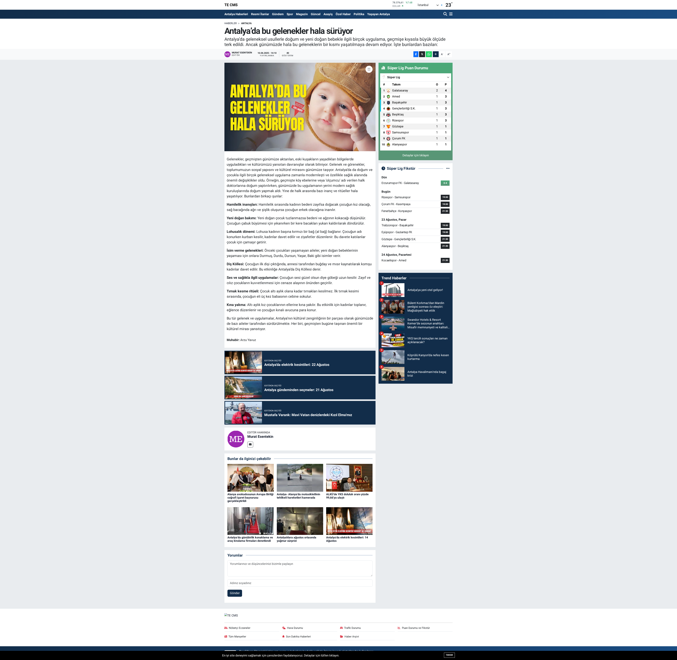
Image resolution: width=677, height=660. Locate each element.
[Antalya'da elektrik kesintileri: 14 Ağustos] (349, 521)
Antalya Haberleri (236, 14)
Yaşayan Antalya (378, 14)
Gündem (278, 14)
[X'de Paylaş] (422, 54)
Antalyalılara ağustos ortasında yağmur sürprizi (296, 539)
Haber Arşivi (351, 636)
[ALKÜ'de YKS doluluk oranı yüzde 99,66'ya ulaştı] (349, 477)
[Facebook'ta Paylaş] (415, 54)
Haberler (230, 23)
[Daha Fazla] (436, 54)
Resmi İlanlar (260, 14)
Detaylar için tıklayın (415, 155)
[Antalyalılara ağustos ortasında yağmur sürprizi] (300, 521)
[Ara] (445, 14)
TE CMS (231, 5)
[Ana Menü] (450, 14)
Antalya (246, 23)
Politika (359, 14)
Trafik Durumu (352, 628)
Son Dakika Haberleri (298, 636)
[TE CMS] (231, 615)
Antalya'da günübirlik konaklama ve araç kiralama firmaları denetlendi (250, 539)
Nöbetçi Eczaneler (239, 628)
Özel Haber (343, 14)
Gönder (235, 593)
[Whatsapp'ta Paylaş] (429, 54)
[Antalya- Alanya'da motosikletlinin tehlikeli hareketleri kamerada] (300, 477)
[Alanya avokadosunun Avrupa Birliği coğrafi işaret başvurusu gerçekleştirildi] (250, 477)
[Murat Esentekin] (235, 438)
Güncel (316, 14)
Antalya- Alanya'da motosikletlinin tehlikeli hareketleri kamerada (298, 496)
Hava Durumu (295, 628)
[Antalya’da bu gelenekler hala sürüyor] (300, 107)
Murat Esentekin (260, 436)
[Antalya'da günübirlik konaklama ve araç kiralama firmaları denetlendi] (250, 521)
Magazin (302, 14)
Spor (290, 14)
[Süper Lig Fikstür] (448, 168)
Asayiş (328, 14)
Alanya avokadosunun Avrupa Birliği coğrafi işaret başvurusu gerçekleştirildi (250, 498)
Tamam (449, 655)
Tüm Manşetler (237, 636)
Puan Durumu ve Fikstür (416, 628)
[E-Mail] (250, 444)
